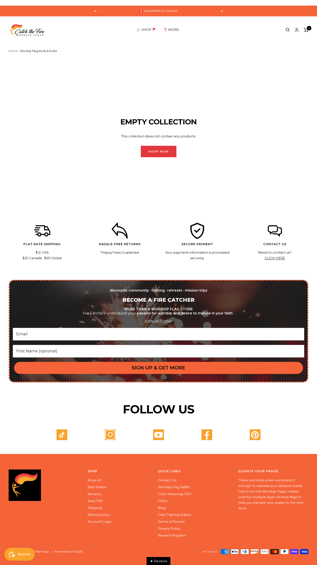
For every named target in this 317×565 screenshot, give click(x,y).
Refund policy (99, 515)
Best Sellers (97, 487)
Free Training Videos (174, 515)
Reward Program (172, 535)
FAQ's (162, 501)
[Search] (288, 30)
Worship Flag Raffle (174, 487)
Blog (162, 508)
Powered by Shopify (69, 551)
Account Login (99, 521)
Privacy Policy (169, 528)
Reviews (94, 494)
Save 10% (95, 501)
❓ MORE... (172, 30)
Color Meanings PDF (175, 494)
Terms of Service (171, 521)
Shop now (158, 151)
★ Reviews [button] (158, 561)
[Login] (297, 30)
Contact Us (167, 480)
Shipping (95, 508)
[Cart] (306, 30)
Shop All (94, 480)
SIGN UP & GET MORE (158, 368)
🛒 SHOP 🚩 (146, 30)
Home (13, 51)
